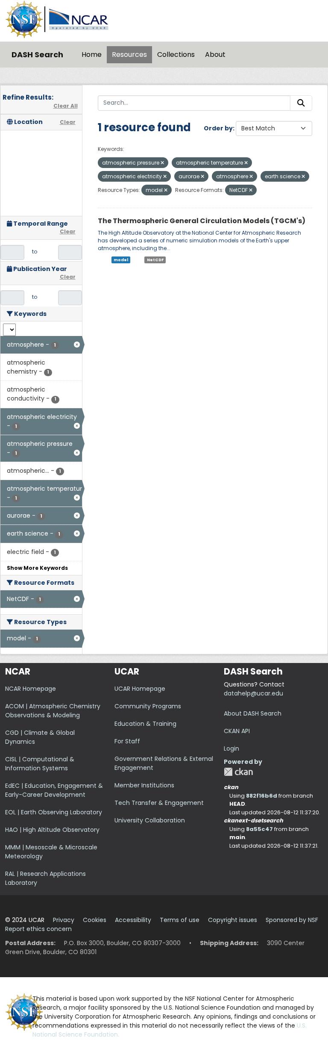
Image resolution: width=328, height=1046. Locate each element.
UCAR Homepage (139, 688)
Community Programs (147, 706)
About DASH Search (252, 713)
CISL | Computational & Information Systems (39, 763)
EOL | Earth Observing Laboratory (53, 812)
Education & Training (145, 723)
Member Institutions (144, 785)
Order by (218, 128)
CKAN (238, 771)
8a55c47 (259, 829)
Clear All (65, 105)
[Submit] (301, 103)
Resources (129, 54)
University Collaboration (149, 820)
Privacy (63, 920)
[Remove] (162, 162)
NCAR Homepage (30, 688)
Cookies (94, 920)
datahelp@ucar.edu (253, 693)
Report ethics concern (38, 929)
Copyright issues (232, 920)
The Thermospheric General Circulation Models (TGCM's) (201, 221)
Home (92, 54)
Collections (176, 54)
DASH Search (37, 54)
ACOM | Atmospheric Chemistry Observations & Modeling (52, 710)
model (121, 259)
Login (231, 748)
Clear (68, 122)
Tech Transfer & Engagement (159, 802)
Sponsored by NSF (292, 920)
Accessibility (133, 920)
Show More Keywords (37, 568)
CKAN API (237, 731)
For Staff (127, 741)
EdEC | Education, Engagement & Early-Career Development (54, 790)
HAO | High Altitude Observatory (52, 829)
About (215, 54)
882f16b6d (261, 796)
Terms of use (179, 920)
